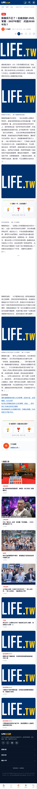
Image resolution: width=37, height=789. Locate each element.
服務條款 (22, 768)
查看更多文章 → (15, 447)
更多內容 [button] (3, 755)
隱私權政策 (15, 768)
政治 (12, 7)
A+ (22, 34)
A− (16, 33)
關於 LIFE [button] (4, 760)
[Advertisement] (18, 276)
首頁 (2, 7)
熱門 (18, 786)
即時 (11, 786)
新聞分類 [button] (3, 749)
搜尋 (33, 786)
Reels (26, 787)
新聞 (7, 7)
